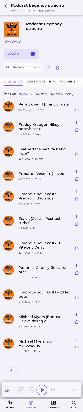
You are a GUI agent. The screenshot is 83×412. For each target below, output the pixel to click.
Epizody (12, 82)
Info (52, 81)
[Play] (42, 390)
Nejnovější (25, 94)
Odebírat (14, 53)
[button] (35, 7)
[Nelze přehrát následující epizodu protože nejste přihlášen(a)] (53, 390)
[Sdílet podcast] (49, 67)
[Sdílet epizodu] (77, 109)
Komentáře (36, 81)
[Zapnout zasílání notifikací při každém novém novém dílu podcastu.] (57, 67)
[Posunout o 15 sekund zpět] (21, 390)
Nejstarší (41, 94)
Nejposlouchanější (63, 94)
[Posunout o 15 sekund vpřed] (30, 390)
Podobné (67, 81)
